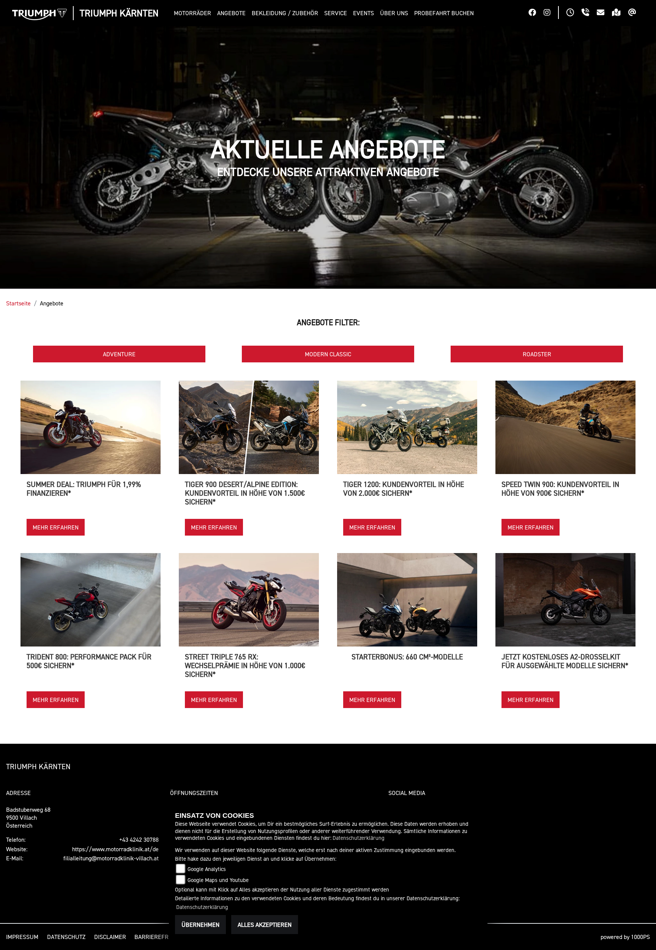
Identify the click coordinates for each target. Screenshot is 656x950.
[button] (194, 13)
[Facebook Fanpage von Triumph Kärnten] (536, 13)
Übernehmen (200, 924)
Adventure (119, 354)
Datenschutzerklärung (359, 838)
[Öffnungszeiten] (574, 13)
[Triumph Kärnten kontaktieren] (604, 13)
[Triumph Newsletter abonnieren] (636, 13)
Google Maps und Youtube (218, 880)
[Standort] (620, 13)
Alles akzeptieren (265, 924)
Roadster (537, 354)
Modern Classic (328, 354)
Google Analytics (207, 869)
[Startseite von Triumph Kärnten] (39, 14)
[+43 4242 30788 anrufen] (589, 13)
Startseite (18, 303)
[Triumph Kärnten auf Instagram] (551, 13)
